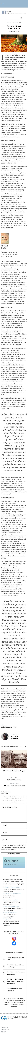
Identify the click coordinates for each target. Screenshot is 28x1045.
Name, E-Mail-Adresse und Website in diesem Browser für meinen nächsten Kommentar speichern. (13, 847)
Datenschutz (5, 1029)
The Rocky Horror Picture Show (15, 889)
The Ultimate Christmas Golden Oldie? (14, 784)
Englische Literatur (6, 727)
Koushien (10, 972)
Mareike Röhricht (15, 31)
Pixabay (8, 77)
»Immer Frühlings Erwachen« (14, 908)
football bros (12, 988)
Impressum (4, 1027)
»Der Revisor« (11, 896)
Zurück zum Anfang (13, 1041)
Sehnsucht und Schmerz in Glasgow (14, 771)
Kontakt (3, 1031)
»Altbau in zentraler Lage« (14, 902)
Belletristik (9, 22)
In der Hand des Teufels (14, 779)
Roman (15, 727)
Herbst (3, 248)
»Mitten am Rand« (12, 914)
